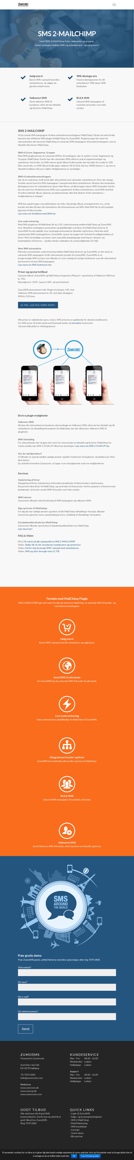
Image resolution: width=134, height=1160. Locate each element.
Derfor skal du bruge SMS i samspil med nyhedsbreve (52, 548)
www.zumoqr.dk (28, 1091)
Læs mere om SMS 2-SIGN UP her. (92, 445)
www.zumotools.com (31, 1094)
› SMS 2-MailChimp (79, 1120)
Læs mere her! (25, 528)
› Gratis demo (77, 1133)
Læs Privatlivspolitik (90, 1156)
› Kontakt (75, 1129)
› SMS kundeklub (78, 1126)
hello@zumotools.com (31, 1078)
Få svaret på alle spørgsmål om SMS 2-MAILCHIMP (49, 541)
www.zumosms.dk (29, 1087)
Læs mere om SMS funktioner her (35, 264)
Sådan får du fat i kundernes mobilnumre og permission (53, 544)
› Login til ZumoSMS (80, 1113)
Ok (74, 1156)
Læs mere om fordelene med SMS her (37, 213)
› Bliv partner (76, 1136)
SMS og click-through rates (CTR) (42, 551)
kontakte (76, 323)
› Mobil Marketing (79, 1123)
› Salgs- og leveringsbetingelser (86, 1116)
